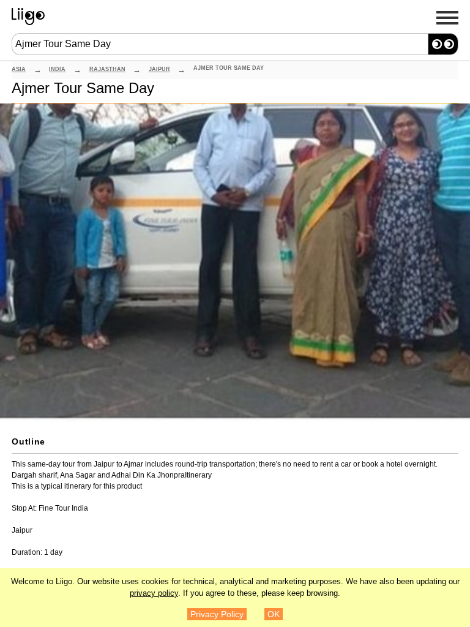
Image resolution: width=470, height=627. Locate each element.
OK (273, 614)
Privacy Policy (217, 614)
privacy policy (154, 593)
